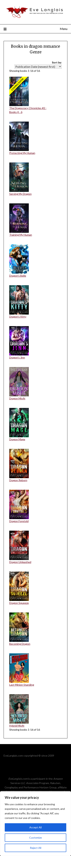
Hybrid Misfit (16, 725)
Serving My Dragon (20, 193)
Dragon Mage (17, 439)
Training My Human (20, 234)
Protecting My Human (22, 153)
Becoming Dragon (19, 643)
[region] (35, 823)
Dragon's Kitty (17, 316)
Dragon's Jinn (17, 357)
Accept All (35, 827)
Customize (35, 837)
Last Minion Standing (21, 684)
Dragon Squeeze (19, 603)
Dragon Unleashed (20, 562)
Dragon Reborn (18, 480)
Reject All (35, 847)
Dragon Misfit (17, 398)
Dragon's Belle (17, 275)
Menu (63, 28)
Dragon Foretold (19, 521)
